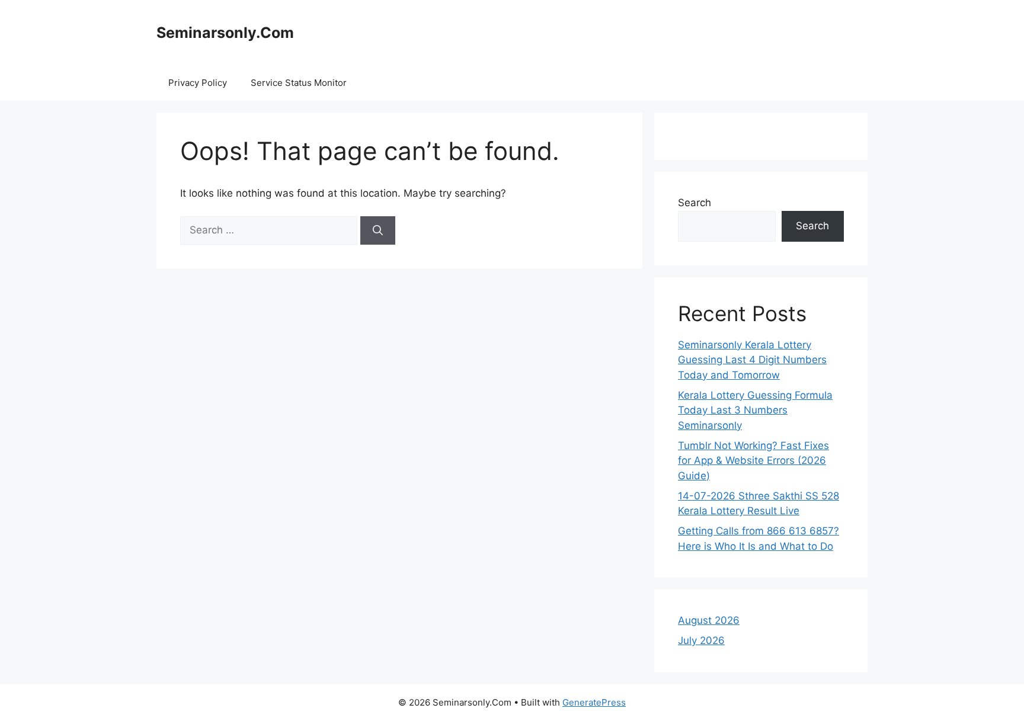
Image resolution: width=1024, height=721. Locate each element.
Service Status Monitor (299, 82)
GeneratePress (594, 702)
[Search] (377, 230)
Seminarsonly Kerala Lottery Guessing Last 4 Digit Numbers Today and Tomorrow (752, 360)
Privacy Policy (197, 82)
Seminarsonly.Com (225, 32)
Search (694, 203)
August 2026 (709, 620)
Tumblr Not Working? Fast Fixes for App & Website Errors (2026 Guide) (753, 461)
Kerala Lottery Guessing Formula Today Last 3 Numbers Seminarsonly (755, 410)
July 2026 (701, 640)
